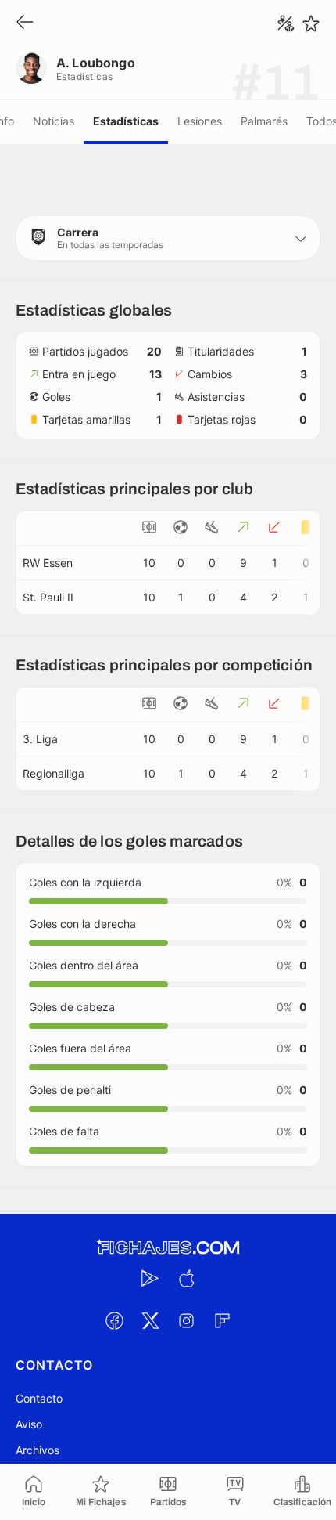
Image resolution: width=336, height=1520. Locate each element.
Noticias (53, 121)
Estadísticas (126, 121)
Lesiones (199, 121)
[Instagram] (186, 1320)
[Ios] (186, 1278)
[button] (168, 238)
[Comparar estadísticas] (286, 23)
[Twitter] (150, 1320)
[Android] (150, 1278)
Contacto (39, 1398)
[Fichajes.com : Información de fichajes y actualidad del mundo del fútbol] (168, 1248)
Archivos (37, 1450)
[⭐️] (311, 23)
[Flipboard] (222, 1320)
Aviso (29, 1424)
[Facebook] (114, 1320)
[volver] (25, 23)
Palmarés (264, 121)
